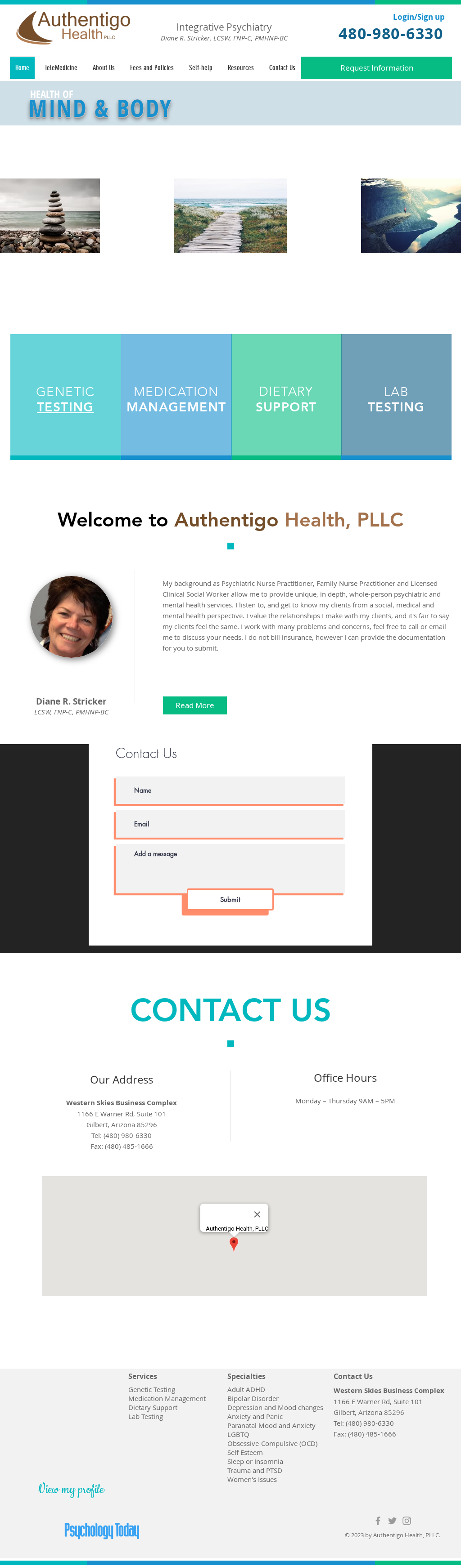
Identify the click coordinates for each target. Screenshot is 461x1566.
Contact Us (353, 1376)
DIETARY (286, 391)
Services (142, 1376)
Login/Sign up (419, 17)
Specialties (246, 1376)
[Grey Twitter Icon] (392, 1520)
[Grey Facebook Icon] (378, 1520)
